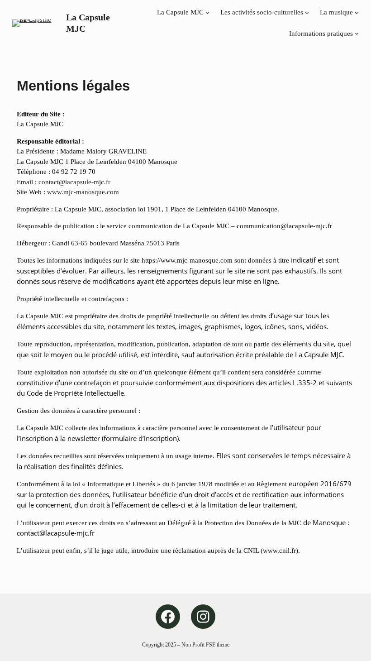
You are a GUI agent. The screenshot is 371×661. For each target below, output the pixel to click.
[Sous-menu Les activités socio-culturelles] (307, 12)
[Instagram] (203, 616)
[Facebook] (168, 616)
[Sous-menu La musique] (357, 12)
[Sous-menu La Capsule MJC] (207, 12)
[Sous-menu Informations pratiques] (357, 33)
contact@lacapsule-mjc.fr (74, 182)
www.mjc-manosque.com (83, 192)
